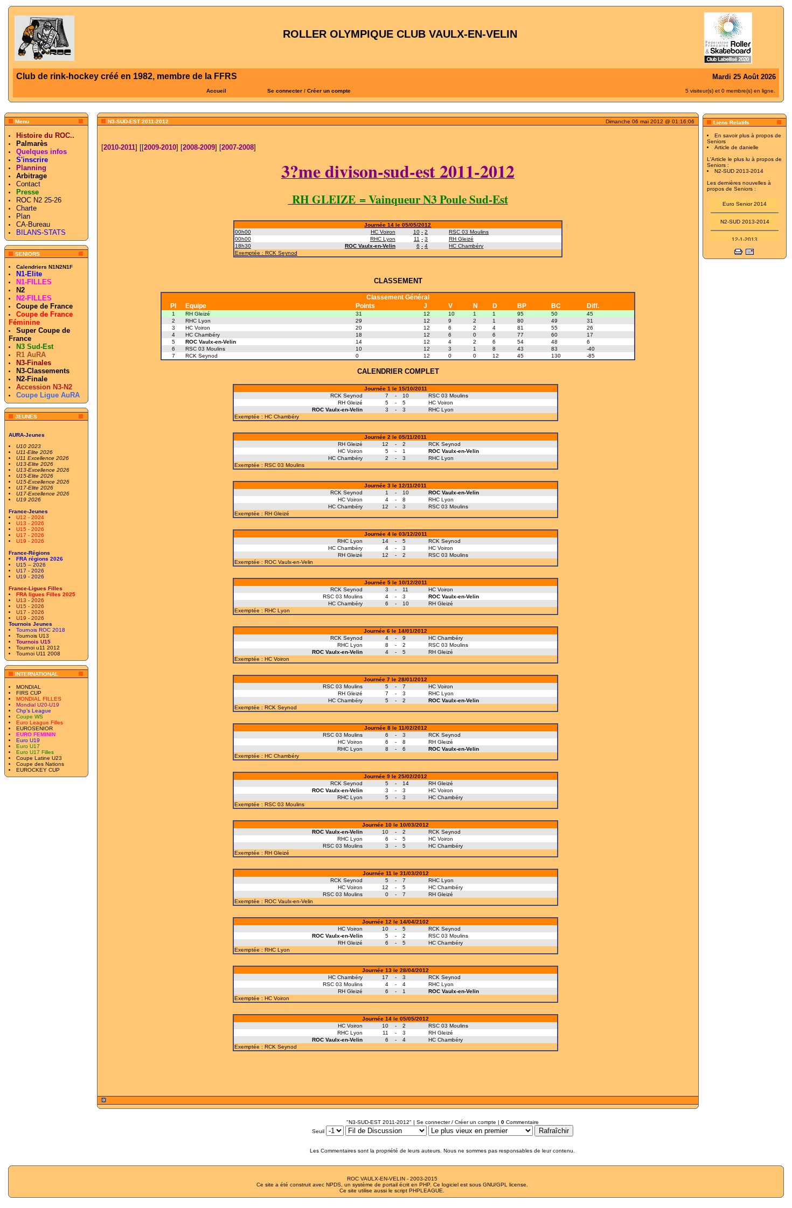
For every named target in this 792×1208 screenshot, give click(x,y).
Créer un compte (329, 91)
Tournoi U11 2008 (38, 654)
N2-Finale (31, 379)
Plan (23, 216)
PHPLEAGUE (426, 1190)
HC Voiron (197, 328)
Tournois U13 (32, 636)
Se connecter (284, 91)
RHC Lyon (198, 321)
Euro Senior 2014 (744, 199)
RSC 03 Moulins (205, 349)
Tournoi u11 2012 (38, 648)
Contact (28, 184)
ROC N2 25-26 (38, 200)
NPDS (333, 1185)
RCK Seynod (201, 356)
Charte (26, 208)
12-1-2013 (745, 235)
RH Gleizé (197, 314)
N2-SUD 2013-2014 (744, 217)
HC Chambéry (202, 335)
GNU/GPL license (504, 1185)
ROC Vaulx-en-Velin (210, 342)
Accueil (216, 91)
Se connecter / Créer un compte (456, 1122)
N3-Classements (43, 371)
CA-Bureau (33, 224)
